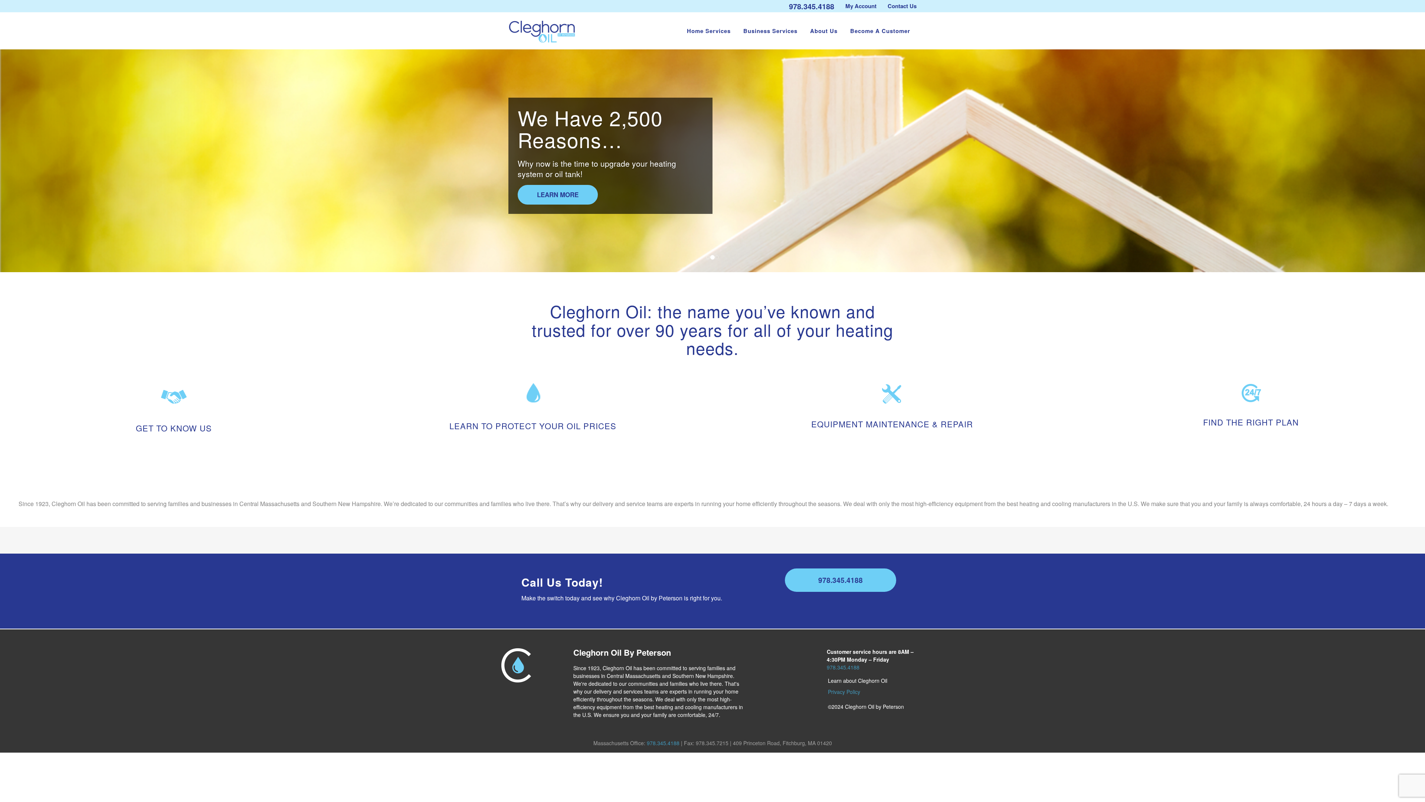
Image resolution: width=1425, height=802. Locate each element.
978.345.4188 (811, 6)
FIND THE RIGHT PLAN (1251, 422)
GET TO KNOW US (174, 428)
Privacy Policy (844, 691)
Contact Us (902, 6)
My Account (861, 6)
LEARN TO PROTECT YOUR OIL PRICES (532, 425)
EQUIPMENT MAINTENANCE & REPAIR (892, 424)
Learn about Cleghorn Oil (857, 680)
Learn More (558, 194)
